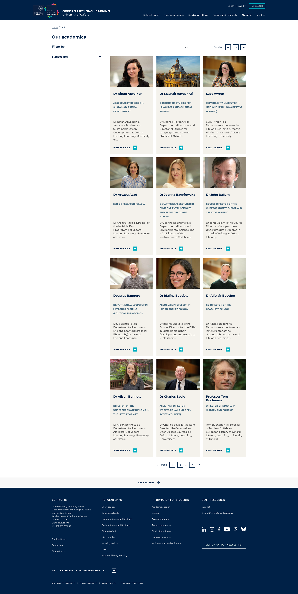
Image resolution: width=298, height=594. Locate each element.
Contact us (57, 545)
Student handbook (161, 531)
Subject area (60, 56)
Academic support (161, 506)
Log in (231, 6)
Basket (242, 6)
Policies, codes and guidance (166, 543)
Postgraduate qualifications (116, 525)
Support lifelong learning (114, 555)
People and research (225, 14)
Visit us (261, 14)
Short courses (108, 506)
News (104, 549)
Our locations (58, 539)
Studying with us (198, 14)
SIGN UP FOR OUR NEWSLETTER (223, 544)
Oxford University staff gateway (217, 513)
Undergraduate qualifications (117, 519)
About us (247, 14)
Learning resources (161, 537)
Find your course (174, 14)
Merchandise (108, 537)
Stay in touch (58, 551)
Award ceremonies (161, 525)
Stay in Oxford (109, 531)
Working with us (110, 543)
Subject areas (151, 14)
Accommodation (160, 519)
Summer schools (110, 513)
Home (55, 27)
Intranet (206, 506)
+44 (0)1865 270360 (61, 526)
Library (155, 513)
